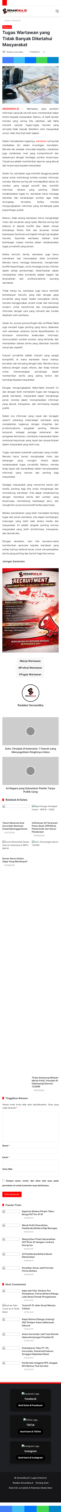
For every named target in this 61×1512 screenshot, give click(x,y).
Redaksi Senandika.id (23, 1483)
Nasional (16, 20)
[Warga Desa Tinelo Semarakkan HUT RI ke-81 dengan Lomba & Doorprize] (11, 1243)
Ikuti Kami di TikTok (30, 1431)
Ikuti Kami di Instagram (30, 1457)
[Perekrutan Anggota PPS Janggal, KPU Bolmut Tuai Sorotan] (11, 1367)
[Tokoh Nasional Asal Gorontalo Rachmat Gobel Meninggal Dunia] (15, 812)
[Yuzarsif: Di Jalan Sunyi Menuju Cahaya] (11, 1310)
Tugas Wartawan (31, 674)
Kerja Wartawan (31, 661)
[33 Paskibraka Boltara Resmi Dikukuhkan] (11, 1258)
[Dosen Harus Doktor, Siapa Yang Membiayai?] (15, 847)
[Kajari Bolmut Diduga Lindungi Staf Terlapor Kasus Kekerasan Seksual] (11, 1323)
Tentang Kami (41, 1483)
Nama (6, 1145)
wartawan (41, 141)
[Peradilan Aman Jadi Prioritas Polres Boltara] (11, 1272)
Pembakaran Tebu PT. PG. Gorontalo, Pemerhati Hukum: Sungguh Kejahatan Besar (38, 1351)
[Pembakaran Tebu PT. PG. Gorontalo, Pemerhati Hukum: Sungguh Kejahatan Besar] (11, 1352)
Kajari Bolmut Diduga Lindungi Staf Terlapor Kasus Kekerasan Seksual (38, 1322)
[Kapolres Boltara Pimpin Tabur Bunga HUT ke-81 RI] (11, 1216)
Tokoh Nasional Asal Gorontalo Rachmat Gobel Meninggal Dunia (14, 826)
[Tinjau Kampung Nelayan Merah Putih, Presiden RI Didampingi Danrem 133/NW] (45, 957)
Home (7, 20)
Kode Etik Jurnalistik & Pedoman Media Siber (30, 1488)
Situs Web (7, 1169)
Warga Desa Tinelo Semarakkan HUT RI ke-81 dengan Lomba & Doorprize (39, 1242)
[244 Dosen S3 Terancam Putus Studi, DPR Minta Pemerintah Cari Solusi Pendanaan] (45, 812)
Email (6, 1157)
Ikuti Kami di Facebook (30, 1405)
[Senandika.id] (14, 11)
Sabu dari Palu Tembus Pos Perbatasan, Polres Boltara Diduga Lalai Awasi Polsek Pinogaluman (40, 1293)
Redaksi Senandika (14, 52)
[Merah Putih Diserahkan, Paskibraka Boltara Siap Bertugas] (11, 1229)
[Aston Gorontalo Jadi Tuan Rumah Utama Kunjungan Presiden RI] (11, 1338)
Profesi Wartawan (31, 667)
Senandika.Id (23, 1478)
